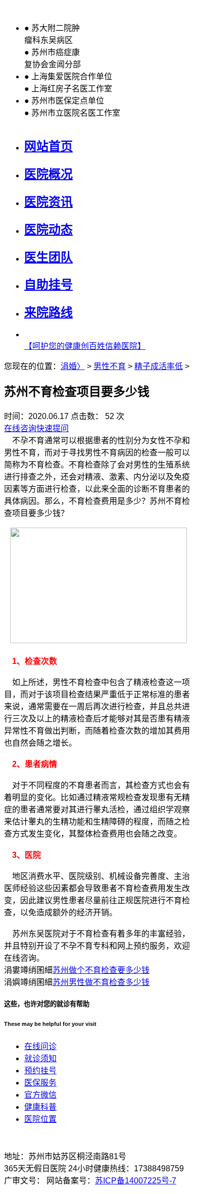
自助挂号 (48, 284)
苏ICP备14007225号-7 (135, 1180)
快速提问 (52, 428)
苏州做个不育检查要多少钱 (101, 970)
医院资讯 (48, 202)
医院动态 (48, 229)
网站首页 (48, 146)
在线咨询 (20, 428)
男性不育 (109, 366)
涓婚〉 (73, 366)
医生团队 (48, 257)
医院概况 (48, 174)
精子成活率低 (158, 366)
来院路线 (48, 312)
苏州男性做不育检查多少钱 (101, 982)
